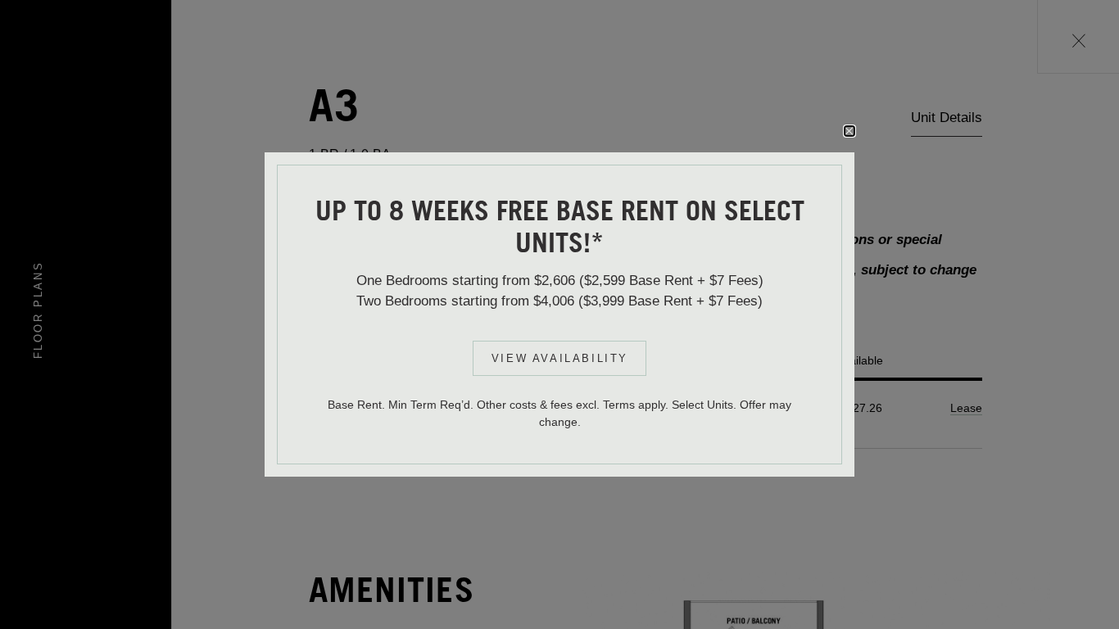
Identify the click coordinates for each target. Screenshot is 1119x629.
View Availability (560, 358)
